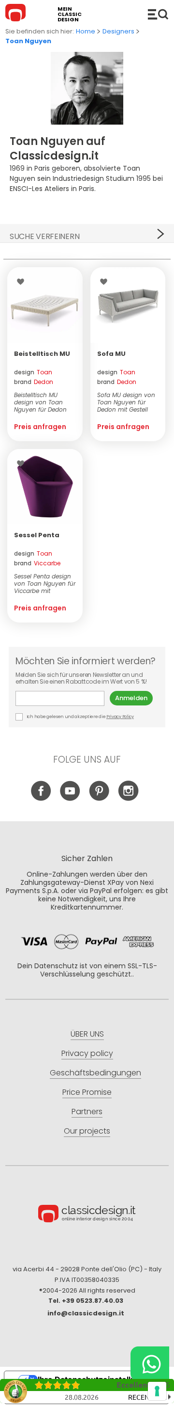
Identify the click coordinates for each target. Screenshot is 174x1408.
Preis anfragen (40, 427)
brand (33, 382)
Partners (87, 1111)
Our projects (87, 1130)
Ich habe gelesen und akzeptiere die (80, 717)
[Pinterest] (99, 798)
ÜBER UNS (87, 1034)
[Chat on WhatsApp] (149, 1363)
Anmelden (131, 698)
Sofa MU (111, 353)
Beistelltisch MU (42, 353)
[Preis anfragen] (45, 305)
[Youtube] (70, 798)
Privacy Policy (120, 717)
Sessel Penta (36, 535)
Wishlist (23, 282)
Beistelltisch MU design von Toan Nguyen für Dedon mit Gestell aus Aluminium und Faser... (40, 402)
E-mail (62, 698)
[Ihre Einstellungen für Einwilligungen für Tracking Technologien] (157, 1391)
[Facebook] (41, 798)
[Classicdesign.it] (17, 14)
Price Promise (87, 1092)
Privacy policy (87, 1053)
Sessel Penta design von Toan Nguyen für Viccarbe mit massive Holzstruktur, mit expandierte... (44, 583)
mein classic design (70, 14)
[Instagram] (128, 798)
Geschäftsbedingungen (95, 1072)
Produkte (158, 14)
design (33, 372)
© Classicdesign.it (87, 1215)
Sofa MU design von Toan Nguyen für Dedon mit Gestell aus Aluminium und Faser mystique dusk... (126, 402)
